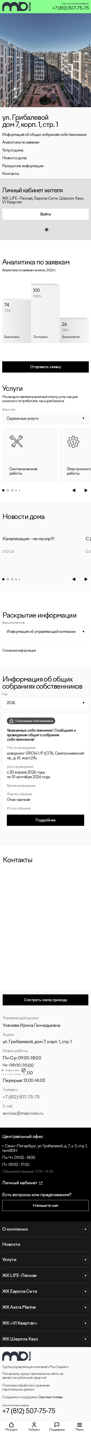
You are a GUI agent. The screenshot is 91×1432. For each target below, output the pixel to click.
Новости (11, 1245)
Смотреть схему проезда (45, 1000)
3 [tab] (12, 490)
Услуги (9, 1260)
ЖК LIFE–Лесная (19, 1276)
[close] (2, 1070)
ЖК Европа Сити (19, 1292)
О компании (15, 1229)
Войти (45, 214)
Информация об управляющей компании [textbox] (41, 632)
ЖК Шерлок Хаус (20, 1339)
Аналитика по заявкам (20, 142)
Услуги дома (12, 150)
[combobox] (45, 418)
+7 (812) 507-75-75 (70, 8)
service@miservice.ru (23, 1113)
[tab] (47, 230)
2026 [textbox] (11, 703)
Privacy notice (12, 1070)
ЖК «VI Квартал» (19, 1323)
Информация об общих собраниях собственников (44, 135)
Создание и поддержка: (32, 1397)
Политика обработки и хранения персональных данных (25, 1387)
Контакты (10, 174)
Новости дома (14, 158)
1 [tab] (3, 490)
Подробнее (45, 820)
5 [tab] (19, 490)
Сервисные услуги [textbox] (22, 419)
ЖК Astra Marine (19, 1307)
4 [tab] (16, 490)
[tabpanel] (45, 209)
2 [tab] (8, 490)
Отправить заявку (45, 367)
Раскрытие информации (23, 166)
